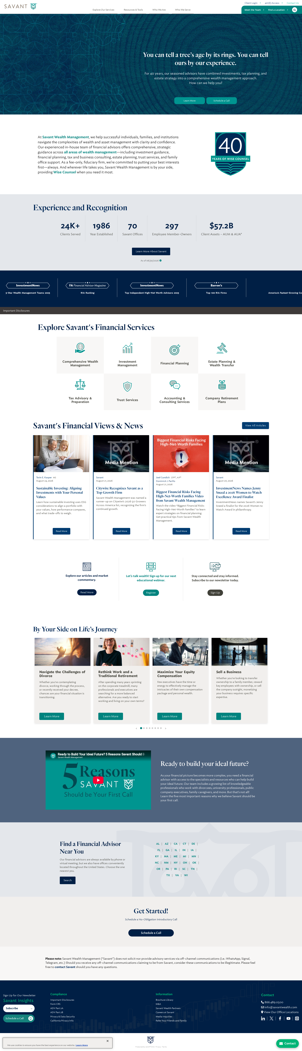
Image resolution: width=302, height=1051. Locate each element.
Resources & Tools (133, 9)
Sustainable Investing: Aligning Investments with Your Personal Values (59, 492)
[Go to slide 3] (147, 728)
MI (185, 856)
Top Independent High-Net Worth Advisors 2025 (104, 292)
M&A (158, 1004)
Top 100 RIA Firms (168, 292)
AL (158, 843)
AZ (167, 843)
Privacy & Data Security (62, 1016)
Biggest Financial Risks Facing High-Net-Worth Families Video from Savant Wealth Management (180, 496)
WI (186, 875)
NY (176, 862)
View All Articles (255, 425)
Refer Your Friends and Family (171, 1020)
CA (176, 843)
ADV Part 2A (56, 1008)
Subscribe (12, 1008)
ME (176, 856)
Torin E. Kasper (44, 477)
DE (194, 843)
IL (176, 850)
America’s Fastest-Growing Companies (228, 292)
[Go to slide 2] (144, 728)
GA (168, 850)
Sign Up (215, 592)
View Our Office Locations (281, 1012)
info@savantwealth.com (281, 1007)
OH (185, 862)
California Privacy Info (62, 1020)
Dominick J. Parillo (165, 481)
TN (193, 869)
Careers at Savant (165, 1012)
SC (184, 869)
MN (194, 856)
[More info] (160, 261)
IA (192, 850)
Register (151, 592)
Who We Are (159, 9)
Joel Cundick (163, 477)
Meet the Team (253, 9)
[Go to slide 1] (141, 728)
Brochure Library (164, 999)
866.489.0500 (273, 1002)
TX (168, 875)
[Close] (107, 1040)
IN (184, 850)
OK (194, 862)
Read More (61, 531)
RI (176, 869)
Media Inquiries (164, 1016)
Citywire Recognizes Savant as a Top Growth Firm (119, 490)
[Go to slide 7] (158, 728)
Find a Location (276, 9)
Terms (164, 1047)
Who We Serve (182, 9)
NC (157, 862)
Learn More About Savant (151, 251)
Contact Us (293, 3)
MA (166, 856)
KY (157, 856)
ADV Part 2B (56, 1012)
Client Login (251, 3)
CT (185, 843)
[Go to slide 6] (155, 728)
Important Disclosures (16, 310)
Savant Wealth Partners (168, 1008)
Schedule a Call (221, 100)
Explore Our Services (103, 9)
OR (159, 869)
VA (177, 875)
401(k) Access (272, 3)
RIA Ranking (40, 292)
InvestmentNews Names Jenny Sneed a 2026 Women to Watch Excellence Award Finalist (239, 492)
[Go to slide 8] (161, 728)
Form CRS (55, 1004)
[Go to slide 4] (149, 728)
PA (168, 869)
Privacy (158, 1047)
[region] (58, 1042)
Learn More (190, 100)
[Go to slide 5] (152, 728)
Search (68, 880)
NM (166, 862)
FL (159, 850)
